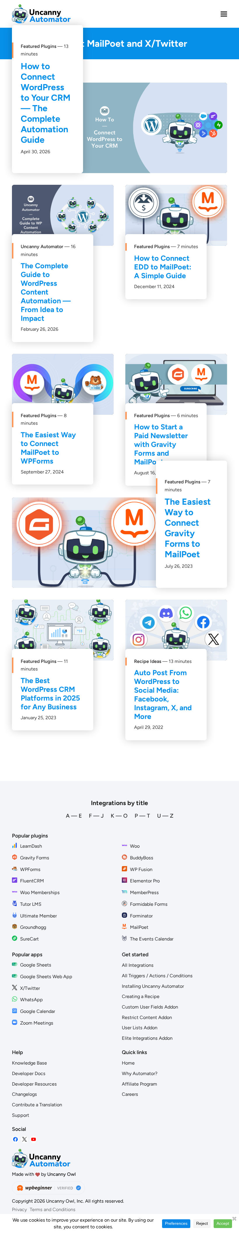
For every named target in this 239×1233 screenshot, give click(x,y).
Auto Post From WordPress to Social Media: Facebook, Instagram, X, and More (163, 694)
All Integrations (138, 965)
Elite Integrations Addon (147, 1038)
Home (128, 1063)
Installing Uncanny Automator (153, 986)
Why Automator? (139, 1073)
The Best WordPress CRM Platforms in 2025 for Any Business (50, 693)
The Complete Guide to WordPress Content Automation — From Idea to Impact (46, 292)
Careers (130, 1094)
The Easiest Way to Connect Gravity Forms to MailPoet (188, 528)
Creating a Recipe (140, 996)
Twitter (24, 1139)
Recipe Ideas (147, 661)
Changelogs (24, 1094)
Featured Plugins (38, 46)
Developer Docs (28, 1073)
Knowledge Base (29, 1063)
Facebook (15, 1139)
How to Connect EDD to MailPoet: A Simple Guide (162, 267)
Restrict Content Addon (147, 1017)
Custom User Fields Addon (150, 1007)
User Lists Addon (139, 1027)
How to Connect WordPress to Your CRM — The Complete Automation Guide (46, 103)
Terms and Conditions (52, 1209)
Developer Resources (34, 1084)
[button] (224, 13)
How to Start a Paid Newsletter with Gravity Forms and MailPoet (161, 444)
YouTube (33, 1139)
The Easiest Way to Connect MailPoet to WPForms (48, 447)
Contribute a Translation (37, 1104)
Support (20, 1115)
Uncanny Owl (61, 1174)
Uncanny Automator (42, 246)
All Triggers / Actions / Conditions (157, 975)
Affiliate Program (139, 1084)
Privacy (19, 1209)
